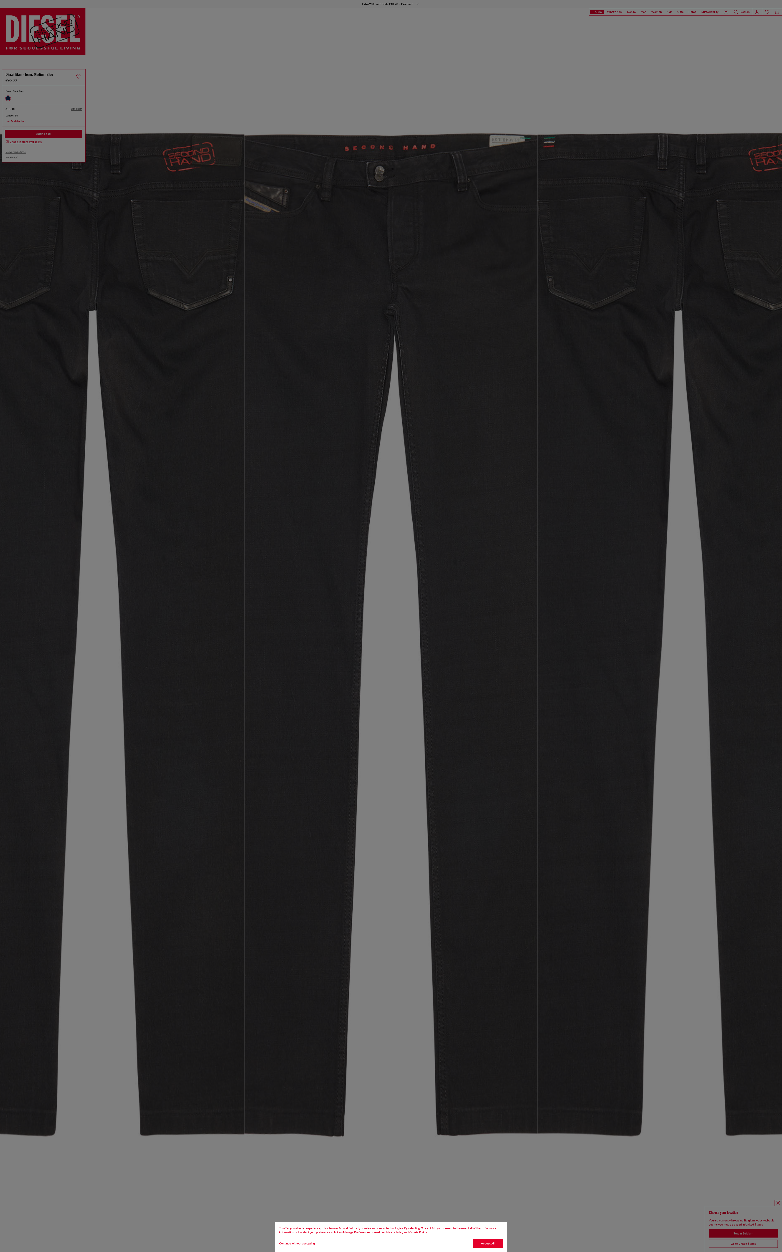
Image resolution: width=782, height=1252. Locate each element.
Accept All (487, 1243)
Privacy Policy (394, 1232)
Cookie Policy (418, 1232)
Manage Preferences (356, 1232)
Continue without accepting (297, 1243)
